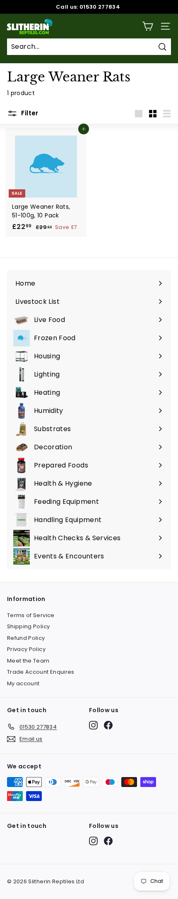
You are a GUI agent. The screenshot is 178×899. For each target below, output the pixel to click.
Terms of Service (31, 615)
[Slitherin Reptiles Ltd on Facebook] (108, 725)
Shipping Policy (28, 626)
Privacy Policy (26, 649)
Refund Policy (26, 638)
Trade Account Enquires (41, 672)
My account (23, 683)
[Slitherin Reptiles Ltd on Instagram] (93, 725)
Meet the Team (28, 661)
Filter (28, 113)
